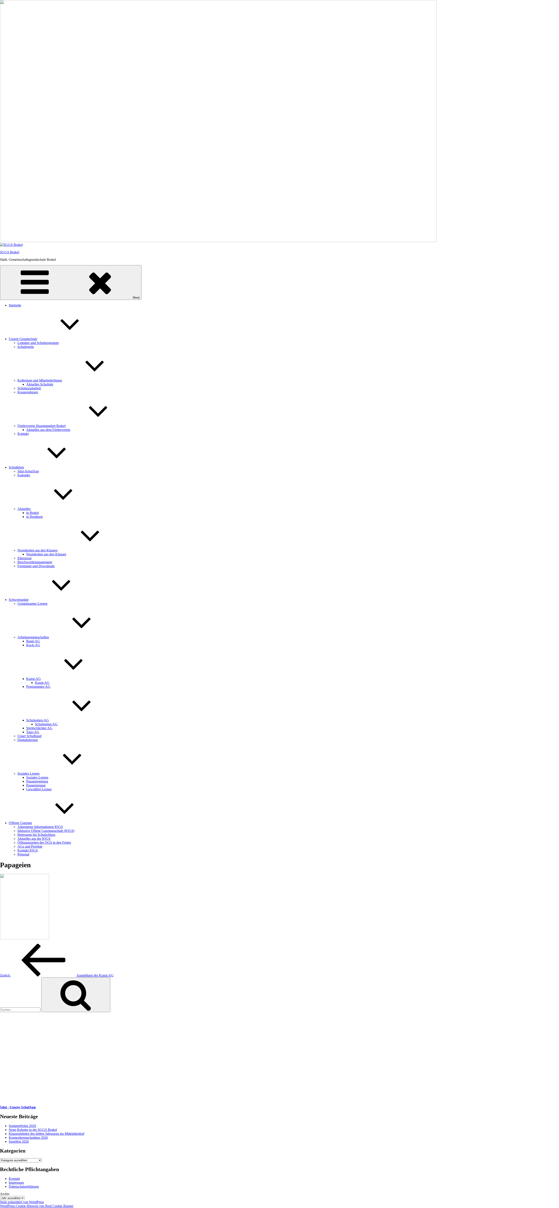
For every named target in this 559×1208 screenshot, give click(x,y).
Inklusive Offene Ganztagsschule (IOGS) (45, 831)
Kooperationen (27, 392)
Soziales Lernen (28, 773)
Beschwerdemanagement (34, 562)
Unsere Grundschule (23, 339)
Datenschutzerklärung (24, 1186)
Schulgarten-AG (37, 720)
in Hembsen (34, 516)
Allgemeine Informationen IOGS (40, 827)
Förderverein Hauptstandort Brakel (41, 426)
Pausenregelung (37, 781)
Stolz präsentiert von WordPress (22, 1202)
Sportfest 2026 (19, 1141)
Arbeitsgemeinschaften (33, 637)
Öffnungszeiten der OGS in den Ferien (44, 842)
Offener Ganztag (20, 823)
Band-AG (33, 641)
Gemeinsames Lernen (32, 603)
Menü (136, 297)
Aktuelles (24, 509)
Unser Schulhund (29, 736)
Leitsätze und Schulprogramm (38, 343)
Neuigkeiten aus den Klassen (37, 550)
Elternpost (24, 558)
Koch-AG (33, 645)
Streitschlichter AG (39, 728)
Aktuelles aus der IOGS (33, 838)
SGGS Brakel (9, 252)
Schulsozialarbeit (29, 388)
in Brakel (32, 513)
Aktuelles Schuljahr (39, 384)
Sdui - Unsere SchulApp (18, 1107)
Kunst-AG (33, 679)
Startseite (15, 305)
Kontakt (23, 434)
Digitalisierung (27, 740)
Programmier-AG (38, 686)
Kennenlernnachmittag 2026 (28, 1137)
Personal (23, 854)
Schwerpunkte (19, 599)
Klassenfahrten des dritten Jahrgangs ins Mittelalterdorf (46, 1133)
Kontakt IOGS (27, 850)
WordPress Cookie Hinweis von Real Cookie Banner (36, 1206)
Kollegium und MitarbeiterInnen (39, 380)
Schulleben (16, 467)
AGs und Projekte (29, 846)
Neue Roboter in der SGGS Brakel (33, 1130)
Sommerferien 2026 (22, 1126)
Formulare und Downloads (36, 566)
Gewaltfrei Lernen (39, 789)
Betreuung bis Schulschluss (36, 834)
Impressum (16, 1182)
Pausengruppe (36, 785)
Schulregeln (25, 347)
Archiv (5, 1194)
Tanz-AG (32, 732)
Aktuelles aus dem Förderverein (48, 430)
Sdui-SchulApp (28, 471)
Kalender (23, 475)
